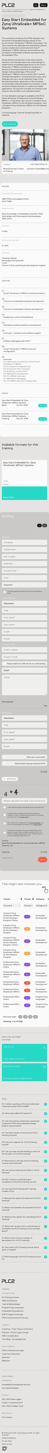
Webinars (6, 1361)
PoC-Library (7, 1417)
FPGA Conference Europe (13, 1350)
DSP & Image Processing (12, 1314)
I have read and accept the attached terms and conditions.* (25, 807)
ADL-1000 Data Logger (11, 1399)
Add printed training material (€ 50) (30, 763)
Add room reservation (36, 757)
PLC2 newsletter (35, 822)
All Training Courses (10, 1297)
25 (25, 1017)
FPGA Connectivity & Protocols (15, 1318)
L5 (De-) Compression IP (12, 1402)
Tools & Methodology (11, 1304)
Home (4, 9)
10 (20, 1017)
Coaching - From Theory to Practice (17, 1329)
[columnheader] (12, 899)
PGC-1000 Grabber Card (12, 1406)
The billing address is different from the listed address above (24, 592)
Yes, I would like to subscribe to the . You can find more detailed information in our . (25, 823)
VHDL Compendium (10, 1336)
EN (45, 525)
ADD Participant (12, 779)
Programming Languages (13, 1307)
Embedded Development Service (16, 1384)
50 (30, 1017)
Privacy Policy (7, 1441)
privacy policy (24, 817)
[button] (4, 1448)
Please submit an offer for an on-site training (26, 663)
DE (39, 525)
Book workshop (9, 124)
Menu (43, 5)
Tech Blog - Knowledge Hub (14, 1339)
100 (36, 1017)
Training (9, 9)
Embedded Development (21, 9)
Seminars (6, 1357)
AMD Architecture (9, 1301)
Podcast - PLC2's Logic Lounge (15, 1332)
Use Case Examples (10, 1388)
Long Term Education (11, 1354)
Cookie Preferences (9, 1438)
